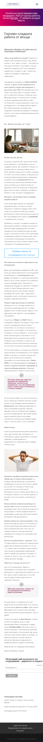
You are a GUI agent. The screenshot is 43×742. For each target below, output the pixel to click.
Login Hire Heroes (20, 725)
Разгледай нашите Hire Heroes (15, 711)
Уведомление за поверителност (20, 728)
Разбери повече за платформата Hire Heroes (21, 253)
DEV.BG (14, 18)
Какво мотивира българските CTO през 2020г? (21, 707)
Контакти (20, 731)
